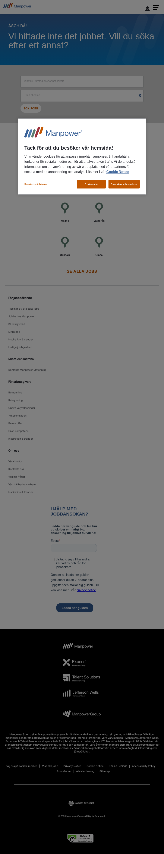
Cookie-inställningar (35, 184)
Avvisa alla (91, 184)
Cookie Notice (117, 172)
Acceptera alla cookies (124, 184)
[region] (82, 156)
